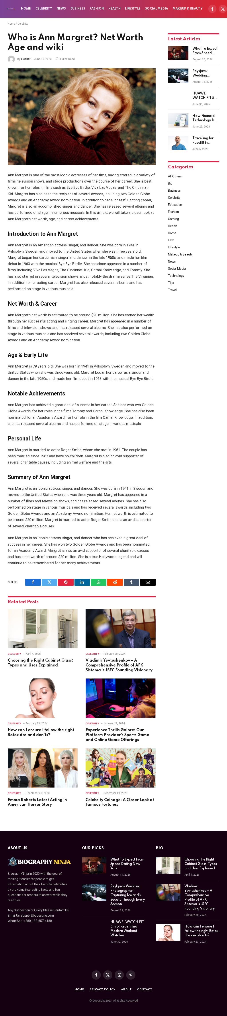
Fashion (97, 8)
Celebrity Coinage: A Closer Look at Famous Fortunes (120, 802)
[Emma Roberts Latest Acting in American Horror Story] (43, 768)
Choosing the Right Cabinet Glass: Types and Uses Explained (40, 662)
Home (26, 8)
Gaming (173, 219)
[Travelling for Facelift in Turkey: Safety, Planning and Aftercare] (178, 143)
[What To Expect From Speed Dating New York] (178, 53)
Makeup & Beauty (188, 8)
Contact (144, 989)
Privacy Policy (102, 989)
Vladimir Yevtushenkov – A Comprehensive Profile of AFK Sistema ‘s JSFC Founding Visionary (119, 665)
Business (77, 8)
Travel (172, 290)
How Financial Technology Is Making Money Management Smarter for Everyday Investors (204, 118)
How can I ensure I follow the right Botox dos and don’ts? (41, 732)
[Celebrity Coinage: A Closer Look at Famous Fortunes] (120, 768)
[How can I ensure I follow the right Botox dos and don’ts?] (43, 698)
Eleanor (25, 59)
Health (114, 8)
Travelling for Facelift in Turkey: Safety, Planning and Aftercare (203, 141)
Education (175, 204)
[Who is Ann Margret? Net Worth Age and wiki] (82, 116)
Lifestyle (133, 8)
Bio (170, 183)
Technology (176, 275)
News (61, 8)
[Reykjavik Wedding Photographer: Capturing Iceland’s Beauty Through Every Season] (178, 76)
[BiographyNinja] (11, 9)
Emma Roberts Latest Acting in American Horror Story (37, 802)
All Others (175, 176)
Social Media (156, 8)
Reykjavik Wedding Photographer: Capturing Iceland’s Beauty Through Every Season (205, 73)
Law (171, 240)
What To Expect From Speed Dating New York (204, 51)
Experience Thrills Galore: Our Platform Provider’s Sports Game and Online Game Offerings (117, 735)
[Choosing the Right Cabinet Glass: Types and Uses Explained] (43, 628)
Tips (171, 283)
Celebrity (43, 8)
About (126, 989)
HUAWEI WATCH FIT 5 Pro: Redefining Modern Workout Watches (204, 96)
